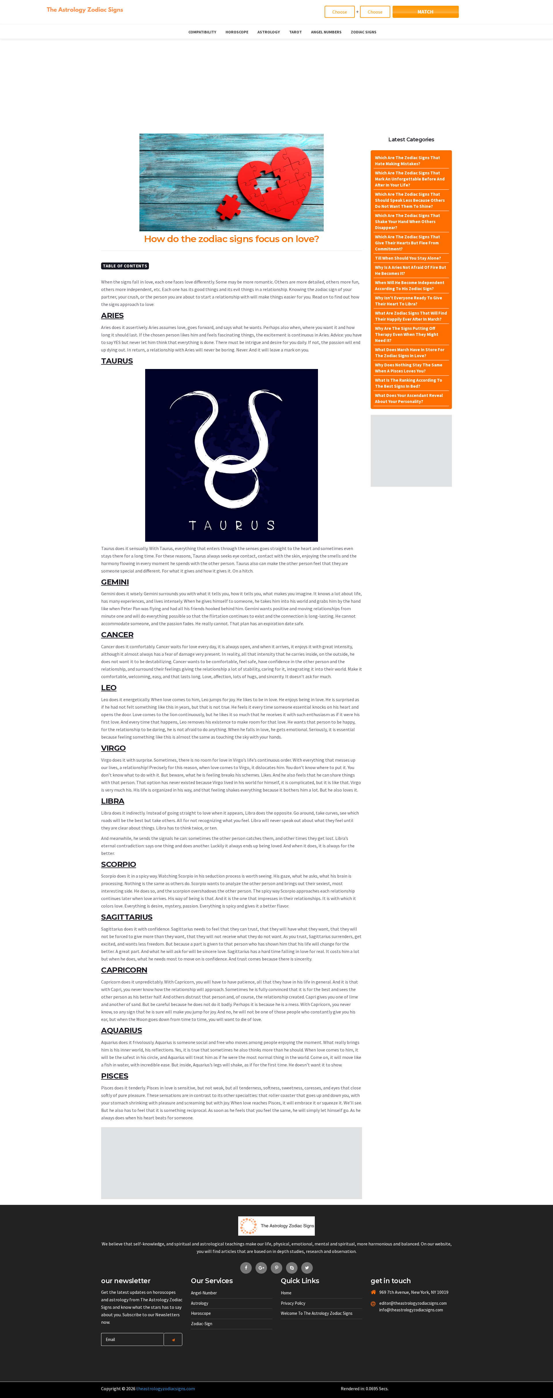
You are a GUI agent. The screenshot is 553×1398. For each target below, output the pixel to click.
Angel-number (204, 1293)
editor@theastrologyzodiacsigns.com (399, 1303)
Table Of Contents (125, 266)
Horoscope (237, 32)
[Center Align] (173, 1339)
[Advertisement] (276, 81)
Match (425, 11)
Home (286, 1293)
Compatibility (202, 32)
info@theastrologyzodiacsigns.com (399, 1310)
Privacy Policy (293, 1303)
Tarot (295, 32)
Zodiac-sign (201, 1323)
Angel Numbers (326, 32)
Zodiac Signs (363, 32)
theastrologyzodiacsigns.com (165, 1388)
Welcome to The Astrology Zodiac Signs (317, 1313)
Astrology (268, 32)
